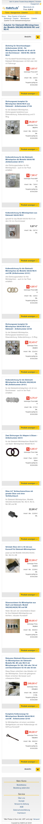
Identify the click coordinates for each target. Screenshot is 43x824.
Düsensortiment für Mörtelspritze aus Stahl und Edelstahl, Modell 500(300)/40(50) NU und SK (20, 604)
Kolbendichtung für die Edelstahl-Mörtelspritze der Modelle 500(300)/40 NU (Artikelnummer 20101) (20, 382)
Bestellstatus (21, 785)
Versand (36, 819)
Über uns (21, 798)
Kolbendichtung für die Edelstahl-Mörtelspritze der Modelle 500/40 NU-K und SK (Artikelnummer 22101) (21, 270)
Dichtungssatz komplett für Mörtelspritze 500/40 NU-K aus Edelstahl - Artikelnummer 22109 (18, 326)
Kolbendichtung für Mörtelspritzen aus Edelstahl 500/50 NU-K (21, 214)
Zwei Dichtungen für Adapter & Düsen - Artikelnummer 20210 (21, 436)
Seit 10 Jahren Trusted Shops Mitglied (21, 1)
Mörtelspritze (25, 18)
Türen (7, 12)
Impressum (21, 813)
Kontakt (21, 801)
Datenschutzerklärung (21, 810)
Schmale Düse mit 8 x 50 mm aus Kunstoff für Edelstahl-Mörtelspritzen (20, 548)
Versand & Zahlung (21, 804)
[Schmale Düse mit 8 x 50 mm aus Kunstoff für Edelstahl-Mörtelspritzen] (12, 566)
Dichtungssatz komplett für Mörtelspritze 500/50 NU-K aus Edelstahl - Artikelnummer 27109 (18, 103)
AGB (21, 807)
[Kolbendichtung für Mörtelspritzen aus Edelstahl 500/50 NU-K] (12, 231)
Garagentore (15, 12)
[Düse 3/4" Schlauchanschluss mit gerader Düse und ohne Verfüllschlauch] (12, 515)
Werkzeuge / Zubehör (11, 18)
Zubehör (24, 12)
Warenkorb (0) (28, 7)
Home (4, 16)
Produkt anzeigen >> (29, 93)
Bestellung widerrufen (21, 788)
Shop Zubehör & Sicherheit (17, 16)
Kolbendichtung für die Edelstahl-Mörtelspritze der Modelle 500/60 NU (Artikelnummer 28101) (20, 159)
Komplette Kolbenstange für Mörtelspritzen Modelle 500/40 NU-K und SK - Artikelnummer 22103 (20, 716)
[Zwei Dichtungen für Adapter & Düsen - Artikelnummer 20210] (12, 452)
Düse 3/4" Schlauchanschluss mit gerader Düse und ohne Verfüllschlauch (19, 493)
